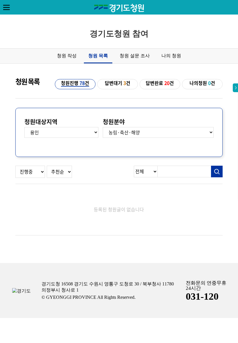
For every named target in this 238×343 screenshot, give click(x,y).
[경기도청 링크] (21, 291)
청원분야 (114, 122)
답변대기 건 (117, 83)
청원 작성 (67, 55)
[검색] (217, 171)
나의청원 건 (202, 83)
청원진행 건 (75, 83)
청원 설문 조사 (135, 55)
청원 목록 (98, 55)
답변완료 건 (160, 83)
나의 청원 (171, 55)
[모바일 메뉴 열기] (6, 7)
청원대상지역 (40, 122)
